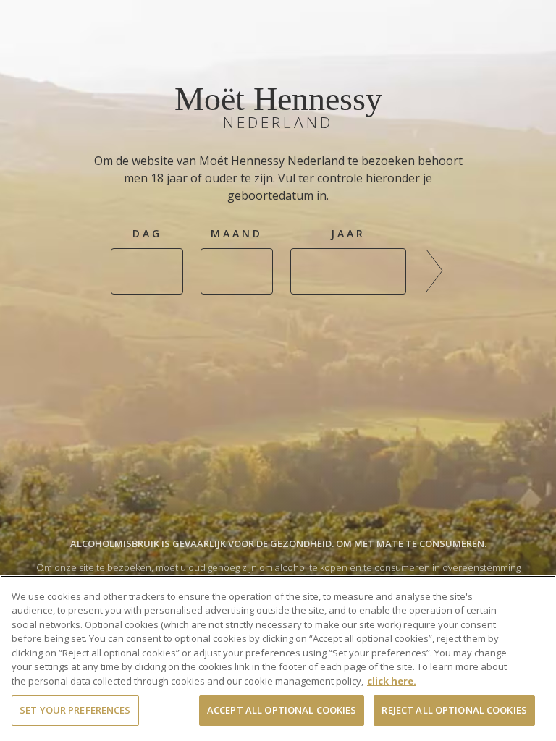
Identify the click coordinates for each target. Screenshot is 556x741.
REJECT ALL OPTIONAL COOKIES (454, 709)
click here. (391, 680)
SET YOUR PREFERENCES (75, 709)
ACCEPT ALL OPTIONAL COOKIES (282, 709)
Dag (147, 233)
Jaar (348, 233)
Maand (237, 233)
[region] (278, 658)
